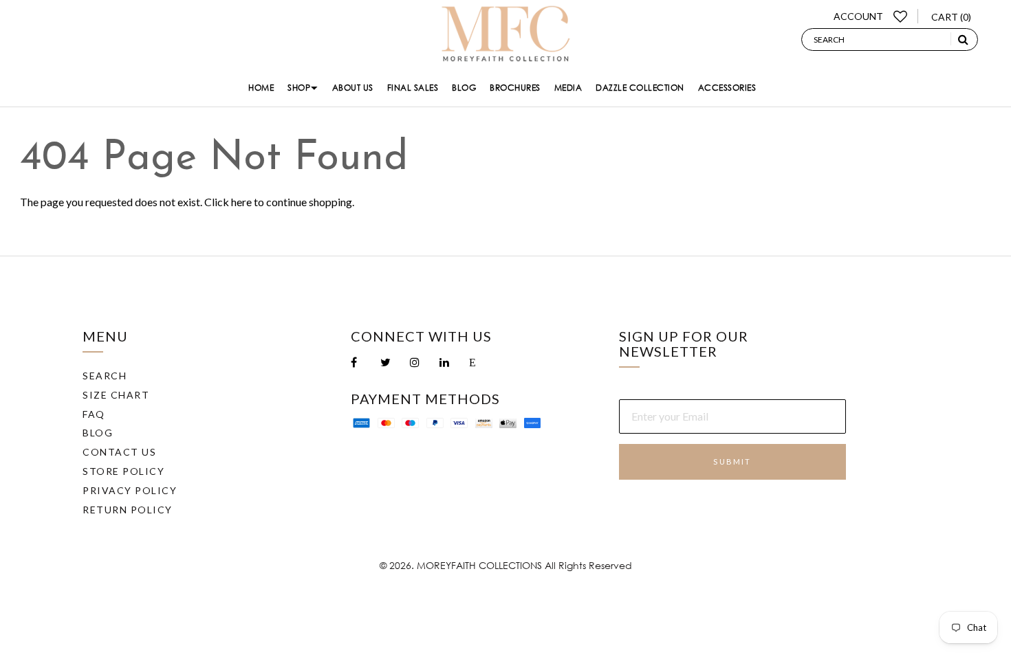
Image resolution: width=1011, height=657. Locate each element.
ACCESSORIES (727, 87)
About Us (352, 87)
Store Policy (123, 471)
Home (261, 87)
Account (858, 16)
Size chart (116, 395)
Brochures (515, 87)
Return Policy (128, 509)
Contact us (119, 452)
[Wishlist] (900, 16)
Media (568, 87)
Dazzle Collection (640, 87)
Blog (464, 87)
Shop (298, 87)
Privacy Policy (130, 490)
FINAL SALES (413, 87)
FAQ (94, 414)
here (241, 201)
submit (732, 461)
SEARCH (105, 375)
